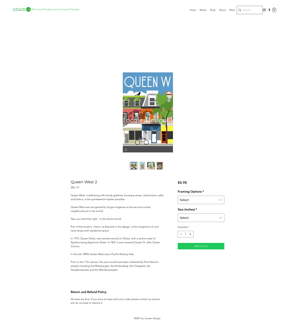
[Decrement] (180, 234)
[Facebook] (269, 10)
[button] (274, 9)
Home (74, 53)
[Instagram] (264, 10)
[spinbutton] (185, 234)
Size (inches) (187, 209)
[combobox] (201, 200)
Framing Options (191, 191)
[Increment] (190, 234)
